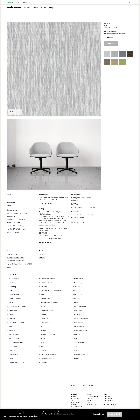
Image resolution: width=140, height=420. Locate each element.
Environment (75, 398)
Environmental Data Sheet (16, 261)
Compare (109, 37)
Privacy (105, 402)
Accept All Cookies (114, 414)
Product (27, 8)
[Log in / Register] (129, 2)
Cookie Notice (107, 398)
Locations (90, 398)
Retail (89, 400)
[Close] (136, 414)
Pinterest (90, 385)
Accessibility (106, 396)
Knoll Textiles (26, 2)
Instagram (74, 385)
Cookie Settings (108, 400)
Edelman (17, 2)
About (35, 8)
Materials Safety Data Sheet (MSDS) (19, 264)
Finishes (9, 267)
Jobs (72, 400)
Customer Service (92, 396)
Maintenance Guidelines (15, 257)
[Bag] (132, 2)
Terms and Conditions (87, 215)
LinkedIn (82, 385)
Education (74, 396)
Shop (51, 8)
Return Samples (76, 402)
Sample (111, 43)
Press (88, 402)
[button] (27, 9)
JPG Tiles (42, 257)
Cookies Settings (98, 414)
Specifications (12, 254)
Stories (43, 8)
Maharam (10, 2)
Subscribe (74, 404)
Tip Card (42, 254)
